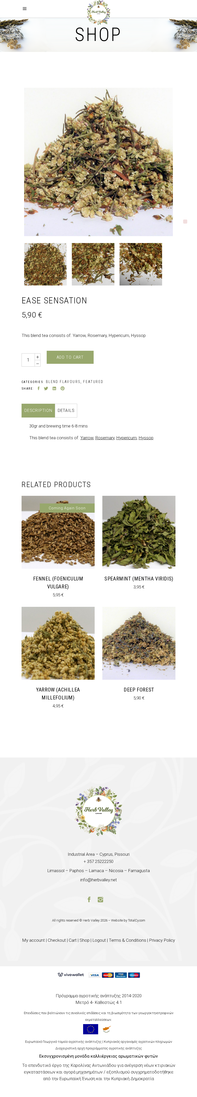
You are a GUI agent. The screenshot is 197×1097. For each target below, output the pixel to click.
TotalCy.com (136, 920)
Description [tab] (38, 410)
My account (33, 940)
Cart (73, 940)
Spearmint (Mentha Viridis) (138, 579)
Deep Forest (139, 690)
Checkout (57, 940)
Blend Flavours (63, 382)
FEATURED (93, 382)
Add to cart (70, 357)
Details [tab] (66, 410)
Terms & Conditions (127, 940)
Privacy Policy (162, 940)
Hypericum (126, 437)
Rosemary (104, 437)
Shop (85, 940)
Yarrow (86, 437)
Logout (99, 940)
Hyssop (146, 437)
